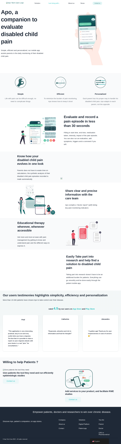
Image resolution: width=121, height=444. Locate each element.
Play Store (90, 309)
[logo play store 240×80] (34, 60)
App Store (77, 309)
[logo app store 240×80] (11, 60)
